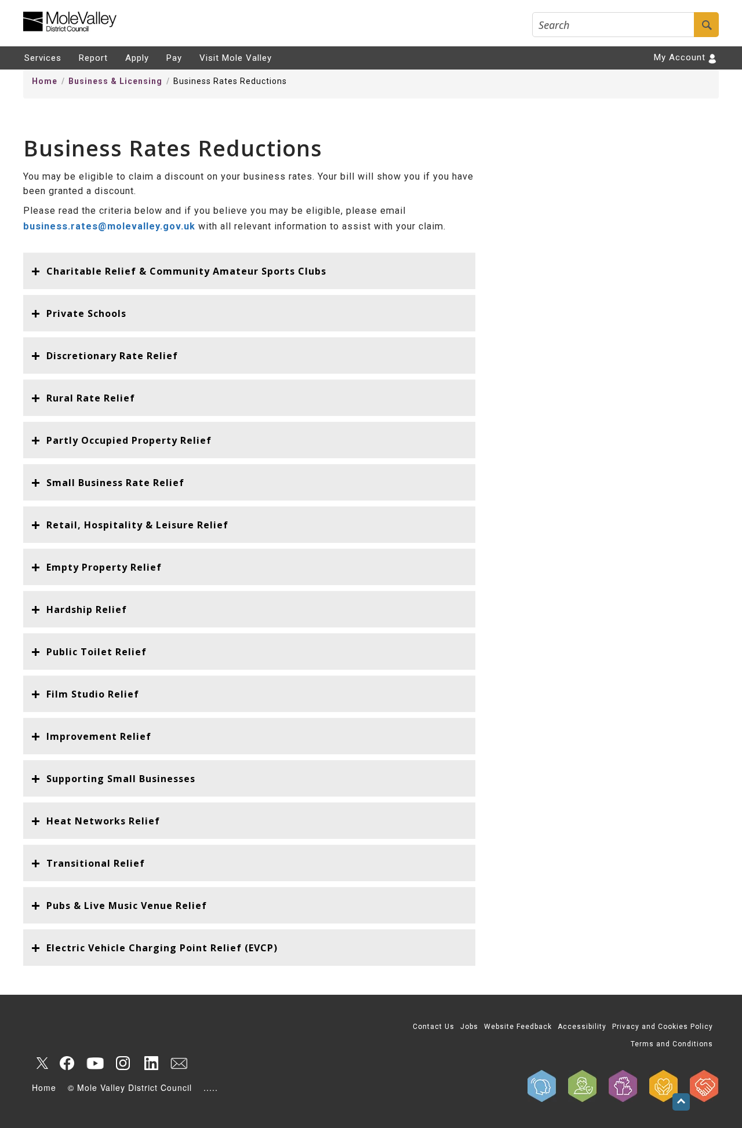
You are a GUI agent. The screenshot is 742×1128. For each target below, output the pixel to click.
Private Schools (86, 313)
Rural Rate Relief (90, 398)
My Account (679, 57)
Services (42, 58)
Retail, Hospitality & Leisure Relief (137, 525)
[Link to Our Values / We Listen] (542, 1086)
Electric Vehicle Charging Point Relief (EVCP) (162, 947)
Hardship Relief (86, 609)
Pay (174, 58)
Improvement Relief (98, 736)
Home (44, 81)
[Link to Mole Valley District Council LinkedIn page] (150, 1063)
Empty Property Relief (104, 567)
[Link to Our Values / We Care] (663, 1086)
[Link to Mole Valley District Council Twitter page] (39, 1063)
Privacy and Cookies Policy (662, 1027)
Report (93, 58)
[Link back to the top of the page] (681, 1102)
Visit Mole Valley (235, 58)
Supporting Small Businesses (120, 778)
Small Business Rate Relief (115, 482)
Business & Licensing (115, 81)
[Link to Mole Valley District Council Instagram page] (123, 1063)
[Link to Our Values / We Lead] (623, 1086)
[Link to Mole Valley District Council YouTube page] (95, 1063)
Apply (137, 58)
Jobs (469, 1027)
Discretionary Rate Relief (112, 355)
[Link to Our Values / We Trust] (582, 1086)
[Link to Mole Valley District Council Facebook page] (67, 1063)
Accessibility (582, 1027)
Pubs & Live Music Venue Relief (126, 905)
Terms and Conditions (672, 1044)
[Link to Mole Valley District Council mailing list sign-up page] (178, 1063)
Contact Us (433, 1027)
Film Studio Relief (92, 694)
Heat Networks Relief (103, 821)
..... (210, 1087)
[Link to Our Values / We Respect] (704, 1086)
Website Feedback (518, 1027)
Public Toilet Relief (96, 651)
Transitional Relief (95, 863)
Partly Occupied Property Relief (129, 440)
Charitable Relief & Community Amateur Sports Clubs (186, 271)
